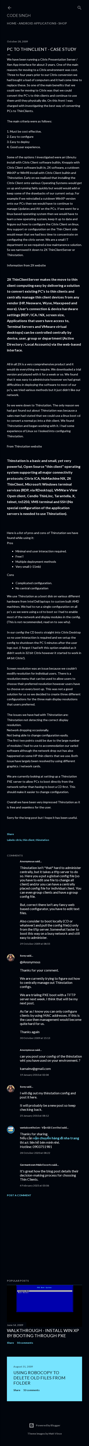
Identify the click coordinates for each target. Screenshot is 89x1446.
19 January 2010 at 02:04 (34, 1074)
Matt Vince (55, 1433)
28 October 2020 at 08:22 (35, 1152)
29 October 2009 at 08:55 (35, 943)
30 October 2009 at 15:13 (35, 1038)
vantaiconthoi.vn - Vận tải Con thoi (40, 1127)
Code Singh (19, 15)
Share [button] (10, 834)
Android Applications (37, 23)
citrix (19, 840)
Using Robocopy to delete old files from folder (39, 1377)
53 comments (31, 1390)
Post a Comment (19, 1195)
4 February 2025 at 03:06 (34, 1185)
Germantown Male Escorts (36, 1164)
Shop (62, 23)
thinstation (42, 840)
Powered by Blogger (48, 1425)
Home (11, 23)
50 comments (25, 1342)
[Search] (79, 7)
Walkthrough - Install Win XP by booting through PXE (43, 1333)
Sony (23, 955)
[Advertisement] (44, 1238)
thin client (29, 840)
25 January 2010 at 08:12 (34, 1115)
